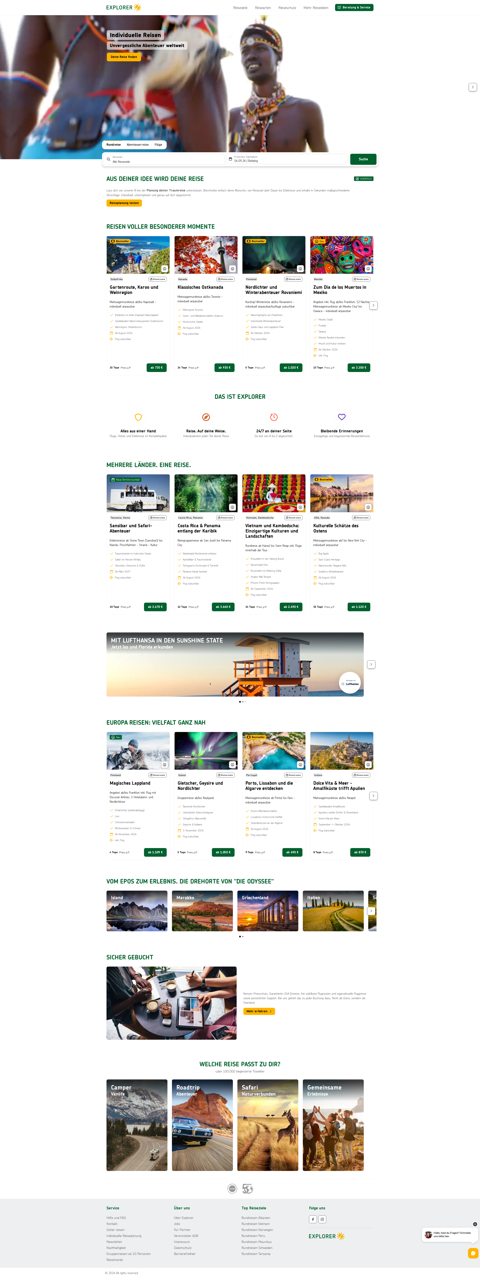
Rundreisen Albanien (256, 1217)
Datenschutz (182, 1247)
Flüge (158, 145)
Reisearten (263, 7)
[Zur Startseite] (125, 7)
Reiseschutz (287, 7)
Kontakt (111, 1223)
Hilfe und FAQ (116, 1217)
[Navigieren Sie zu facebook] (313, 1219)
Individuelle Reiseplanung (123, 1235)
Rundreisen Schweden (257, 1247)
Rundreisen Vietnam (256, 1223)
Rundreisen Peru (253, 1235)
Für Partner (182, 1229)
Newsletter (114, 1241)
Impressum (182, 1241)
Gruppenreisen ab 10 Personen (128, 1253)
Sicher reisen (115, 1229)
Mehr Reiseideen (316, 7)
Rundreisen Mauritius (257, 1241)
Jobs (177, 1223)
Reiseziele (240, 7)
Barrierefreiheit (184, 1253)
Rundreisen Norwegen (257, 1229)
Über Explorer (184, 1217)
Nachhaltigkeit (116, 1247)
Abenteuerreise (138, 145)
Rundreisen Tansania (256, 1253)
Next (473, 87)
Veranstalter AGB (186, 1235)
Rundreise (113, 145)
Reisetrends (114, 1259)
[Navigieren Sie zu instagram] (322, 1219)
